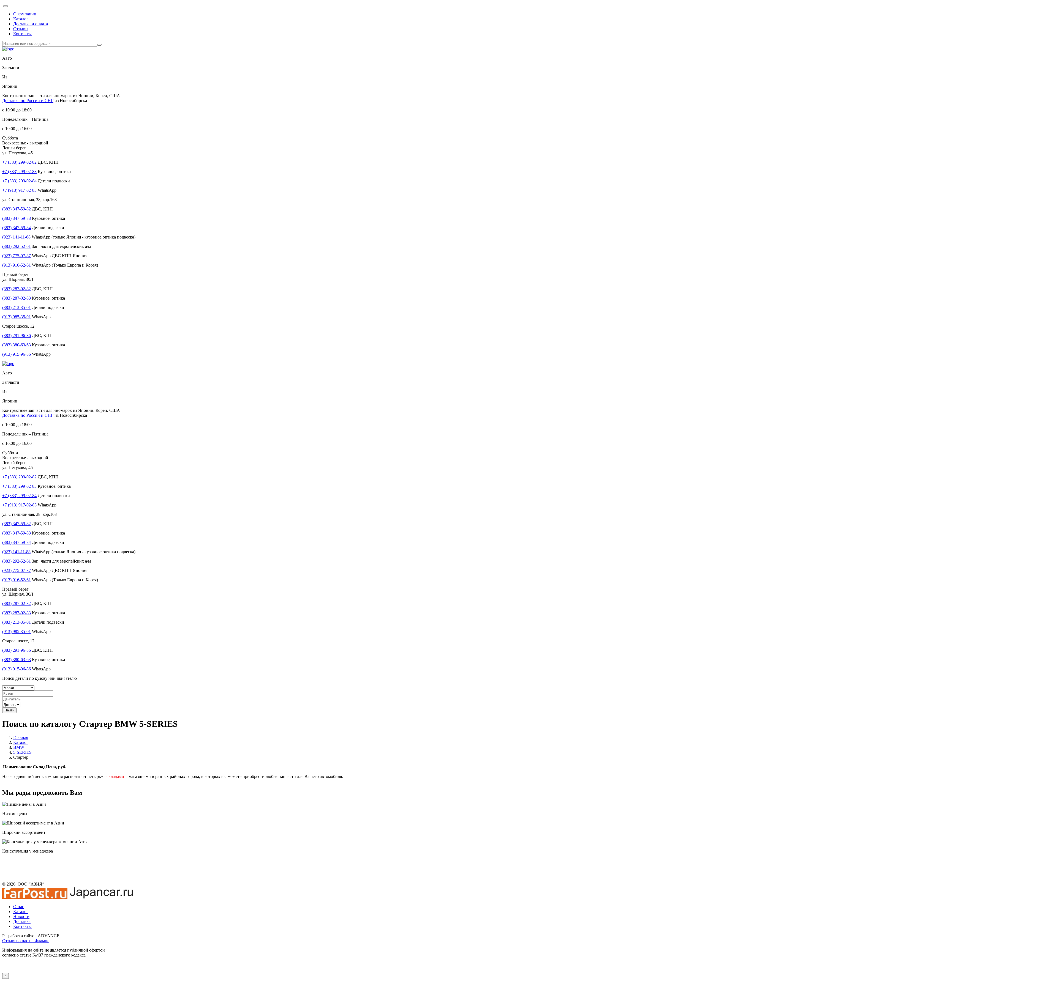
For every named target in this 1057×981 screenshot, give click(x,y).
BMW (18, 747)
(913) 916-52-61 (16, 265)
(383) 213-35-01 (16, 307)
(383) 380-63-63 (16, 344)
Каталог (20, 19)
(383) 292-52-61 (16, 246)
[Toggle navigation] (5, 6)
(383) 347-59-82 (16, 209)
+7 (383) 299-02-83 (19, 171)
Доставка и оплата (30, 23)
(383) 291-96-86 (16, 335)
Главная (20, 737)
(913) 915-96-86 (16, 354)
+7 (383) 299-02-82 (19, 162)
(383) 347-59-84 (16, 227)
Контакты (22, 33)
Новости (21, 916)
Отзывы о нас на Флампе (25, 940)
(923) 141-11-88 (16, 237)
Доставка (22, 921)
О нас (18, 906)
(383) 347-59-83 (16, 218)
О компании (24, 14)
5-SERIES (22, 752)
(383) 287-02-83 (16, 298)
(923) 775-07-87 (16, 255)
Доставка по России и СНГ (27, 100)
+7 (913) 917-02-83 (19, 190)
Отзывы (20, 28)
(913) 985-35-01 (16, 316)
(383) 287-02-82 (16, 288)
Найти (9, 710)
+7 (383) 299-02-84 (19, 181)
